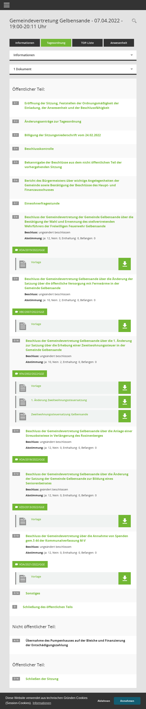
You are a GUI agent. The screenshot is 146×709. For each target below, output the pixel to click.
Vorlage (36, 262)
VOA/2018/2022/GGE (32, 459)
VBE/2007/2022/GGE (31, 312)
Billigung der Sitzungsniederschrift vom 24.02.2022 (63, 135)
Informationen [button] (42, 703)
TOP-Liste (87, 43)
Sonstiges (33, 593)
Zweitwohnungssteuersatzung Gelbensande (59, 414)
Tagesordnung (56, 43)
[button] (124, 264)
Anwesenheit (118, 43)
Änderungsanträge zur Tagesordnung (53, 121)
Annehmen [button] (127, 700)
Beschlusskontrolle (39, 149)
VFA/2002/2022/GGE (31, 373)
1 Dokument (22, 69)
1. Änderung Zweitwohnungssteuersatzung (59, 400)
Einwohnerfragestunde (42, 203)
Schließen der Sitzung (42, 679)
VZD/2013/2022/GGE (31, 507)
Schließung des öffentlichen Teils (48, 607)
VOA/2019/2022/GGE (32, 250)
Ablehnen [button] (104, 700)
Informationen (24, 43)
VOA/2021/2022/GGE (32, 564)
